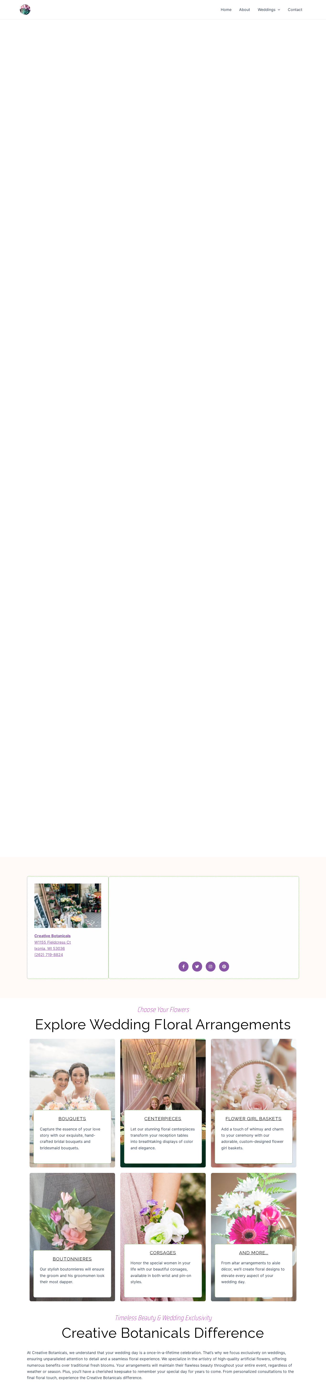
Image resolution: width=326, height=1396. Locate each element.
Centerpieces (162, 1118)
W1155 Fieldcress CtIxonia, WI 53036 (52, 942)
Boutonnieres (72, 1258)
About (244, 9)
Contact (295, 9)
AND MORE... (253, 1252)
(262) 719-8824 (48, 954)
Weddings (266, 9)
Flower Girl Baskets (254, 1118)
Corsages (163, 1252)
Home (226, 9)
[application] (277, 9)
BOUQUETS (72, 1118)
